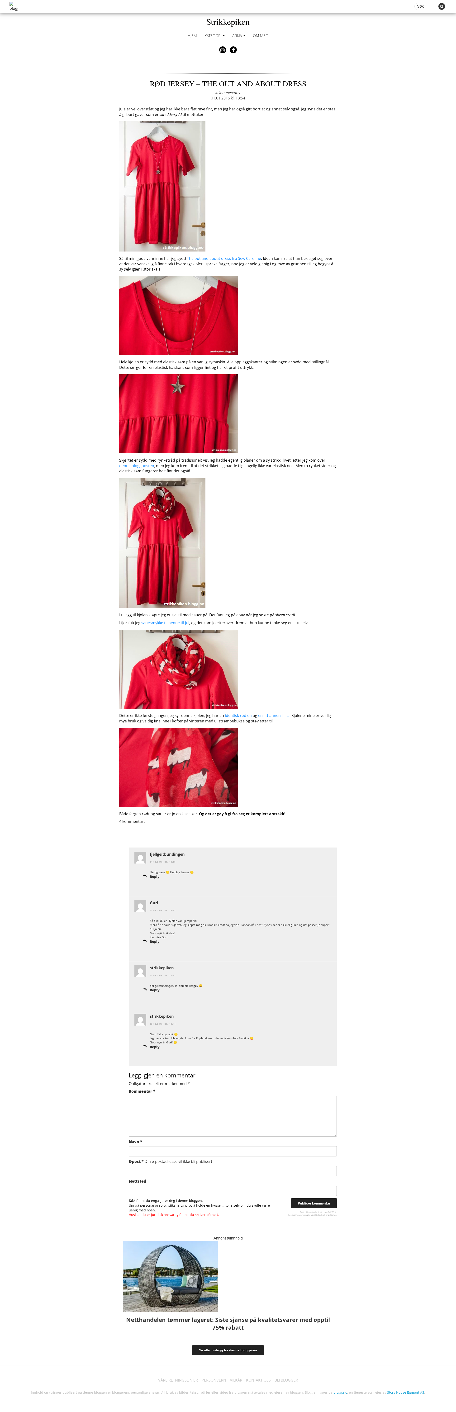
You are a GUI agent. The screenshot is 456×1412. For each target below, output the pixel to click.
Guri (154, 902)
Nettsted (137, 1181)
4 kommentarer (228, 92)
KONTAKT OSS (258, 1380)
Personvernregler (302, 1215)
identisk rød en (238, 715)
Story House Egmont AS (405, 1392)
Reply (155, 876)
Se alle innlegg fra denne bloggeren (228, 1350)
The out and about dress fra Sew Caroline (224, 258)
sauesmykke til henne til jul (165, 622)
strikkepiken (162, 967)
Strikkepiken (228, 21)
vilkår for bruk (319, 1215)
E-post (170, 1161)
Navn (135, 1141)
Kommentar (142, 1091)
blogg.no (340, 1392)
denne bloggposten (136, 465)
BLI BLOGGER (286, 1380)
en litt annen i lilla (274, 715)
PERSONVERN (214, 1380)
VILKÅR (236, 1380)
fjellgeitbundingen (167, 854)
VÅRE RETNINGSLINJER (178, 1380)
